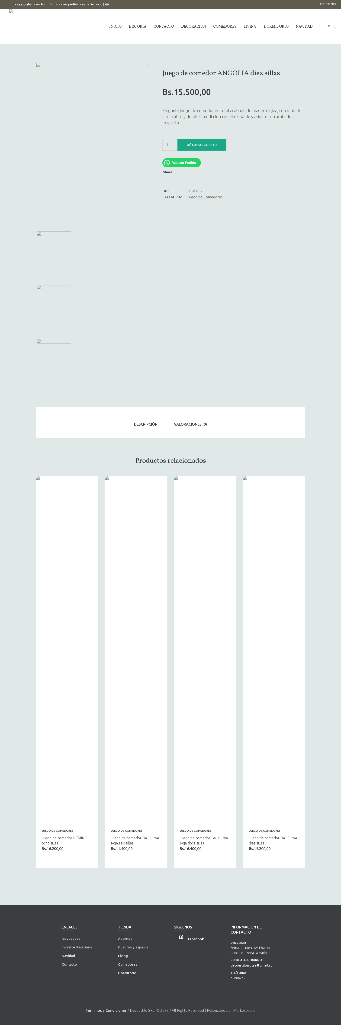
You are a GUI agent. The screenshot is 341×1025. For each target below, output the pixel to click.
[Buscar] (333, 26)
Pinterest (191, 172)
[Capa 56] (54, 364)
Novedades (71, 939)
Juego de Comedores (205, 197)
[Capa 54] (92, 145)
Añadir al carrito (202, 144)
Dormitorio (127, 973)
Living (123, 956)
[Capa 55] (54, 310)
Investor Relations (77, 947)
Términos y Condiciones (106, 1010)
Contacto (69, 964)
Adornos (125, 939)
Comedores (127, 964)
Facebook (179, 172)
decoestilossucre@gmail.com (253, 965)
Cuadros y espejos (133, 947)
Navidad (68, 956)
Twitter (185, 172)
